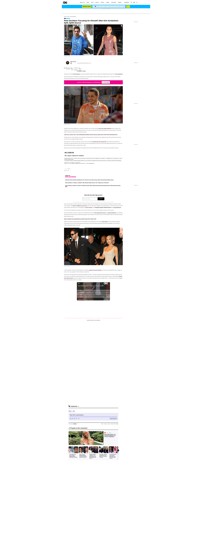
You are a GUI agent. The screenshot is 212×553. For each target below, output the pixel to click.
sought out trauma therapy (95, 270)
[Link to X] (136, 2)
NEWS (88, 2)
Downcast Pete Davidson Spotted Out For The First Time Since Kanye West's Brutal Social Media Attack (89, 179)
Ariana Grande (88, 207)
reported (97, 212)
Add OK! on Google (82, 71)
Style (92, 2)
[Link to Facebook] (131, 2)
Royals (97, 2)
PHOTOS (102, 2)
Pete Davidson (73, 16)
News (68, 16)
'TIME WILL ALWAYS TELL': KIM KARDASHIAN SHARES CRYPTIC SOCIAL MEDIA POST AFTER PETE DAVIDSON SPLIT (90, 134)
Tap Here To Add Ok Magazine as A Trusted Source (89, 82)
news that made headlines (105, 128)
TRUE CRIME (113, 2)
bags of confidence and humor (80, 205)
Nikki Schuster (73, 61)
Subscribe (126, 2)
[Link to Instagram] (134, 2)
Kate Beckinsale (117, 207)
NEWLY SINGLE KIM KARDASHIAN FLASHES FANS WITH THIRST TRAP (80, 218)
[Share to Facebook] (68, 68)
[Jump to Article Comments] (64, 68)
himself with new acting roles (99, 141)
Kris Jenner (103, 212)
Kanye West (105, 221)
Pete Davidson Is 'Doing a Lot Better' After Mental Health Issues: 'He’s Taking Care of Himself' (87, 182)
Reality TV (82, 2)
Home (65, 16)
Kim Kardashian (119, 74)
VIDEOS (107, 2)
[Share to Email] (80, 68)
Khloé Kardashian (112, 212)
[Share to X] (72, 68)
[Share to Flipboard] (76, 68)
